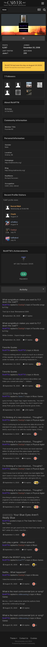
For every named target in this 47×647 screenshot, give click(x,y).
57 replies (28, 316)
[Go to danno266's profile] (18, 84)
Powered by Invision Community (23, 643)
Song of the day (20, 393)
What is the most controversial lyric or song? (23, 591)
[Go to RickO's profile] (7, 84)
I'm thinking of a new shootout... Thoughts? (22, 417)
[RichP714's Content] (23, 38)
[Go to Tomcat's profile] (7, 92)
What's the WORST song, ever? (17, 557)
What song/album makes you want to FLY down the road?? (21, 300)
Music (35, 545)
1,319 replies (29, 410)
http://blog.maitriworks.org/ (15, 170)
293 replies (28, 364)
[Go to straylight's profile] (29, 92)
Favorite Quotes (9, 347)
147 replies (28, 550)
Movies (35, 575)
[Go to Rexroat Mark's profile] (8, 207)
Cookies (33, 638)
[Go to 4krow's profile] (39, 84)
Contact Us (23, 638)
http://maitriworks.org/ (13, 163)
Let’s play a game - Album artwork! (18, 542)
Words (36, 350)
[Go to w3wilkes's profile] (8, 223)
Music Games (38, 396)
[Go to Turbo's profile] (29, 84)
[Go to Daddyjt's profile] (8, 231)
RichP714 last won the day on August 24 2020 (23, 65)
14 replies (27, 434)
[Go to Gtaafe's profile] (8, 215)
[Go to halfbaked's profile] (8, 239)
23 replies (26, 565)
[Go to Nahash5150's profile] (18, 92)
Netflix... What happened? (14, 572)
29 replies (26, 608)
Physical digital (38, 420)
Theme (13, 638)
